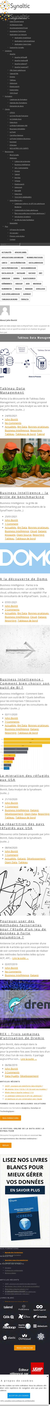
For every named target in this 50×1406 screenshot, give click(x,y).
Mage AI (18, 289)
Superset (27, 294)
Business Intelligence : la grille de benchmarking (24, 495)
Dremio (12, 77)
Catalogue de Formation (13, 1255)
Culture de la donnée (22, 161)
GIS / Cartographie (21, 168)
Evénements (7, 283)
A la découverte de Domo (24, 579)
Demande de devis (17, 106)
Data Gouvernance (17, 21)
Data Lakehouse (36, 263)
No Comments (13, 423)
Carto (4, 263)
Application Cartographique (25, 41)
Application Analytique (23, 38)
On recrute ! (14, 233)
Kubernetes (14, 90)
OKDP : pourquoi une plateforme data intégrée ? (24, 1086)
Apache (12, 54)
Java (28, 283)
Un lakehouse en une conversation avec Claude (23, 1099)
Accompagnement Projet (19, 28)
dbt (40, 273)
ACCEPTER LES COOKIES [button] (19, 1395)
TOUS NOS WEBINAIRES (23, 197)
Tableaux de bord (9, 299)
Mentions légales (10, 1273)
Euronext (13, 142)
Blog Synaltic (14, 155)
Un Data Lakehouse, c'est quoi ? (15, 1291)
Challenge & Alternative (18, 18)
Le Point (13, 132)
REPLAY (6, 1145)
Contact (12, 239)
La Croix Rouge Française (19, 116)
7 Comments (12, 721)
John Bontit (11, 419)
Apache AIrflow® (21, 57)
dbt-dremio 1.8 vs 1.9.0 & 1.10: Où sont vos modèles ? (26, 1089)
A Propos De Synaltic (17, 230)
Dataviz (32, 273)
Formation (8, 96)
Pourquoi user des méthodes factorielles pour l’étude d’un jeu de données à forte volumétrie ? (23, 929)
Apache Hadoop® (21, 60)
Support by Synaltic (17, 47)
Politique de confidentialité (14, 1270)
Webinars (13, 158)
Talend (17, 174)
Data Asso (18, 194)
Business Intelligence (22, 164)
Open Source (24, 535)
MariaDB (18, 190)
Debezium (13, 83)
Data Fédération (18, 263)
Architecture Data (16, 25)
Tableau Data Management (12, 390)
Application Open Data (23, 44)
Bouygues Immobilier (17, 129)
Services (8, 15)
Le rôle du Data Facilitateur (24, 220)
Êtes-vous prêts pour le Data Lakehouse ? (30, 213)
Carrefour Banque (16, 135)
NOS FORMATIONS (11, 1118)
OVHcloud (40, 289)
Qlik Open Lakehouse (18, 70)
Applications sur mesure (12, 257)
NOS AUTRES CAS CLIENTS (19, 148)
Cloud (33, 531)
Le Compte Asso (15, 119)
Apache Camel (21, 252)
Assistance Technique (18, 31)
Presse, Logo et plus (17, 236)
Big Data (22, 426)
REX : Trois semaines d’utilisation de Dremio (22, 1036)
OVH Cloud (14, 93)
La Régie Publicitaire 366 (18, 125)
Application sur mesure (18, 34)
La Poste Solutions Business (20, 138)
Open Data (30, 814)
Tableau (13, 80)
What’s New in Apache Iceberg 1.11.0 (19, 1092)
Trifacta (17, 181)
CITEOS (12, 112)
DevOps (18, 178)
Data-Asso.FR (7, 273)
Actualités (6, 252)
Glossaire (8, 1268)
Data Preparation (10, 268)
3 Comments (12, 1072)
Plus (6, 226)
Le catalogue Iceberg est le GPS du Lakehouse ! (23, 1096)
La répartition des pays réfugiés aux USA (22, 826)
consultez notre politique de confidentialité (19, 1401)
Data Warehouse (28, 268)
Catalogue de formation (18, 99)
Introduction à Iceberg (23, 217)
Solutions (8, 51)
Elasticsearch (14, 86)
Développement (14, 814)
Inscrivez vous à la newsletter (16, 1260)
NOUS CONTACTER (25, 1348)
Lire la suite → (20, 958)
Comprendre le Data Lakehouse (26, 210)
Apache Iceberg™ (21, 64)
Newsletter (14, 223)
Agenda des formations (18, 103)
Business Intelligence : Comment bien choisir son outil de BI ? (25, 683)
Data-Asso (13, 122)
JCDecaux (13, 145)
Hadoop (19, 283)
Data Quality (12, 1076)
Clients (7, 109)
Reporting (36, 430)
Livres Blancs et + (16, 200)
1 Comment (11, 524)
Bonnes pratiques (35, 257)
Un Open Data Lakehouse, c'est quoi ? (17, 1294)
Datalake (21, 273)
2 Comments (12, 609)
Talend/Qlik (14, 73)
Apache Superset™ (22, 67)
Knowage (37, 283)
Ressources (9, 151)
